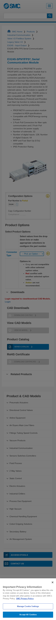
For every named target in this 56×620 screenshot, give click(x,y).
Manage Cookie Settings (28, 606)
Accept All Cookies (27, 615)
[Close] (52, 582)
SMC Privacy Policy (25, 599)
